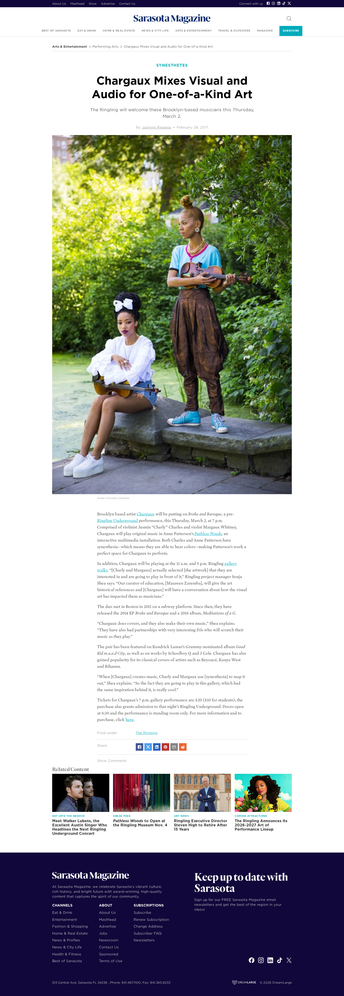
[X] (289, 963)
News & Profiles (66, 940)
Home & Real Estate (119, 30)
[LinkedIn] (278, 3)
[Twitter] (289, 3)
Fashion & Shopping (70, 926)
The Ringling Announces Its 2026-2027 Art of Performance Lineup (261, 825)
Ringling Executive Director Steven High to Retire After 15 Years (200, 825)
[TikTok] (283, 3)
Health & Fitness (66, 954)
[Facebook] (268, 3)
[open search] (289, 19)
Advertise (108, 3)
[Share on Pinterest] (165, 747)
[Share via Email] (174, 747)
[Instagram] (273, 3)
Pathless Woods (208, 534)
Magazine (265, 30)
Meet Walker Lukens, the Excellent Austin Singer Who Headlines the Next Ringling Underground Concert (79, 827)
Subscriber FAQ (147, 933)
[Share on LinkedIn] (157, 747)
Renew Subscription (151, 919)
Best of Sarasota (56, 30)
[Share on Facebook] (139, 747)
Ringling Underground (117, 520)
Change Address (148, 926)
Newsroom (108, 940)
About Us (59, 3)
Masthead (77, 3)
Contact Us (127, 3)
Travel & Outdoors (234, 30)
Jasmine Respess (156, 127)
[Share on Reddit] (183, 747)
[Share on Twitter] (148, 747)
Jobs (103, 933)
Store (92, 3)
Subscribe (291, 30)
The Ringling (146, 733)
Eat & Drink (86, 30)
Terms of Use (110, 961)
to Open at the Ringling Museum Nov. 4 (140, 823)
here (129, 720)
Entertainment (64, 919)
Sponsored (108, 954)
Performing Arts (105, 46)
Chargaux (145, 514)
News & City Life (155, 30)
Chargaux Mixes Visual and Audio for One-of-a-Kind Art (168, 46)
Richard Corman (117, 498)
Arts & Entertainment (193, 30)
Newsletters (144, 940)
